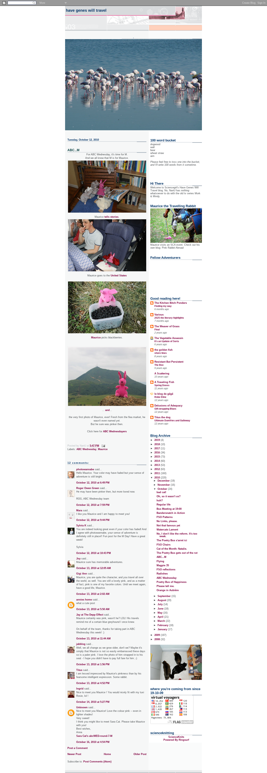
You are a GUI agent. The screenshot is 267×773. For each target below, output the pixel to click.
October (163, 488)
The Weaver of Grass (166, 326)
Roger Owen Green (87, 488)
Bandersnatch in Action (171, 512)
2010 (157, 477)
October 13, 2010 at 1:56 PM (92, 664)
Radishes (162, 573)
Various (159, 314)
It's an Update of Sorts (166, 341)
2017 (157, 448)
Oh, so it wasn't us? (169, 496)
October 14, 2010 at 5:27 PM (92, 701)
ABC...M (161, 556)
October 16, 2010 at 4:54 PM (92, 742)
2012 (157, 469)
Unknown (82, 707)
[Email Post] (103, 445)
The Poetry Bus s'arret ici (172, 540)
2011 (157, 473)
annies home (84, 599)
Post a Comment (77, 748)
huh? (160, 500)
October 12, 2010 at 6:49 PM (92, 482)
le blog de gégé (163, 393)
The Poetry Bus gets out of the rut (177, 552)
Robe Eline (160, 397)
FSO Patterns (165, 517)
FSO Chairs (163, 544)
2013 (157, 465)
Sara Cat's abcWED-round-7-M (94, 735)
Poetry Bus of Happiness (171, 582)
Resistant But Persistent (168, 361)
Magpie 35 (163, 565)
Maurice (96, 337)
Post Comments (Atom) (97, 761)
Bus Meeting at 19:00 (169, 508)
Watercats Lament (167, 529)
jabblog (80, 644)
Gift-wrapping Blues (165, 408)
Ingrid (79, 688)
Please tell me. (165, 586)
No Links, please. (167, 521)
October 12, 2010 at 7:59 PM (92, 504)
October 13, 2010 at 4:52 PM (92, 683)
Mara (79, 510)
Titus (79, 670)
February (163, 625)
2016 (157, 452)
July (160, 604)
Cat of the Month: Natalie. (172, 548)
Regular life (163, 504)
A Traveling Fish (164, 382)
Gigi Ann (81, 573)
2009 (157, 635)
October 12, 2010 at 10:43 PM (93, 553)
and (107, 410)
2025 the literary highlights (169, 317)
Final (157, 329)
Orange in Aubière (168, 590)
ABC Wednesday (86, 449)
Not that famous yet (168, 525)
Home (107, 754)
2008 (157, 639)
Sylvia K (81, 525)
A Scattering (161, 373)
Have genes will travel (86, 10)
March (162, 620)
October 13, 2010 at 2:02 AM (92, 593)
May (160, 612)
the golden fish (163, 349)
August (162, 600)
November (164, 484)
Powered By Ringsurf (176, 739)
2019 (157, 440)
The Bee (159, 365)
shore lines (160, 353)
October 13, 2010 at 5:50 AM (92, 609)
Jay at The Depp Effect (89, 614)
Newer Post (74, 754)
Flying (160, 561)
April (161, 616)
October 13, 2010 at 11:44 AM (93, 638)
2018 (157, 444)
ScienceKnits (176, 736)
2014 (157, 460)
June (161, 608)
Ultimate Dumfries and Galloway (172, 420)
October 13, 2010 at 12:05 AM (93, 568)
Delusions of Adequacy (168, 405)
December (164, 480)
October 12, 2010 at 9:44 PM (92, 520)
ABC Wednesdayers (115, 431)
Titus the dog (162, 417)
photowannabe (85, 469)
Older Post (140, 754)
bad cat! (161, 492)
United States (119, 275)
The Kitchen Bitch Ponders (170, 302)
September (164, 596)
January (163, 629)
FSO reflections (166, 569)
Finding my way (163, 306)
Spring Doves (161, 385)
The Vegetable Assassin (168, 338)
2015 (157, 456)
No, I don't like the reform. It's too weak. (177, 535)
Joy (78, 558)
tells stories (111, 216)
